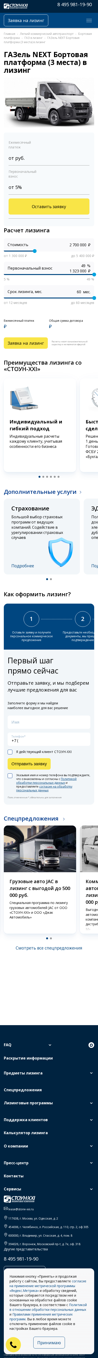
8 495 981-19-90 (74, 4)
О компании (16, 1146)
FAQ (7, 1044)
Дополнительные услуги (40, 491)
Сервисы (12, 1189)
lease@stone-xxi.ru (21, 1209)
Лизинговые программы (28, 1103)
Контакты (14, 1176)
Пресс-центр (16, 1162)
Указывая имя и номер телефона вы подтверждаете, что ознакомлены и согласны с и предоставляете (53, 782)
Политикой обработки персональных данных (46, 781)
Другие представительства (26, 1249)
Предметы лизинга (23, 1073)
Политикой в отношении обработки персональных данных (48, 1307)
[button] (39, 477)
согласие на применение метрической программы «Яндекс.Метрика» (48, 1286)
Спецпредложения (32, 818)
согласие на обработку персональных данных (44, 788)
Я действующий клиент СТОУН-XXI (44, 752)
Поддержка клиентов (26, 1119)
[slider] (35, 251)
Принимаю (49, 1342)
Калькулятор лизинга (26, 1132)
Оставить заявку (49, 206)
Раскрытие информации (28, 1058)
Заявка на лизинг (26, 20)
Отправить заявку (29, 764)
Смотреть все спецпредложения (49, 948)
